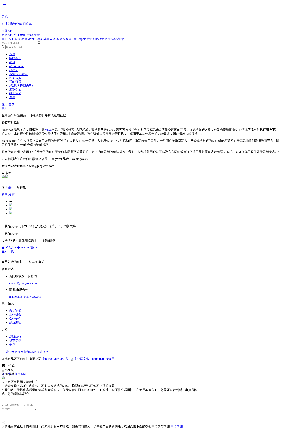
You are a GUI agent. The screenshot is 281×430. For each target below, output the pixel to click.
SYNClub (15, 89)
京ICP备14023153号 (55, 358)
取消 (5, 194)
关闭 (5, 108)
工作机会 (15, 314)
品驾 (24, 39)
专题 (30, 35)
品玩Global (35, 39)
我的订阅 (93, 39)
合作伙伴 (15, 318)
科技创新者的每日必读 (17, 23)
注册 (5, 104)
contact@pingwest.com (23, 283)
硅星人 (48, 39)
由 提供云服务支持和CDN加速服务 (25, 351)
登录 (37, 35)
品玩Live (15, 336)
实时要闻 (14, 39)
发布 (11, 194)
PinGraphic (79, 39)
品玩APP (7, 35)
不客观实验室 (62, 39)
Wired (48, 129)
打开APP (7, 31)
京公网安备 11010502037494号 (94, 358)
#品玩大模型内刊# (112, 39)
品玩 (5, 16)
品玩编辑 (15, 322)
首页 (5, 39)
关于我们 (15, 310)
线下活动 (20, 35)
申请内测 (177, 426)
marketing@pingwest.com (25, 296)
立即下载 (8, 251)
